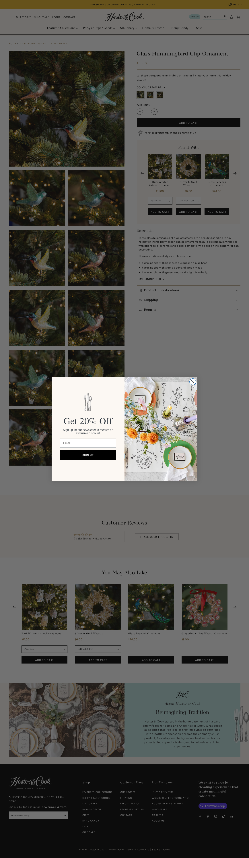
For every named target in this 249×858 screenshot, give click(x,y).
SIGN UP (88, 455)
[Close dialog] (193, 382)
